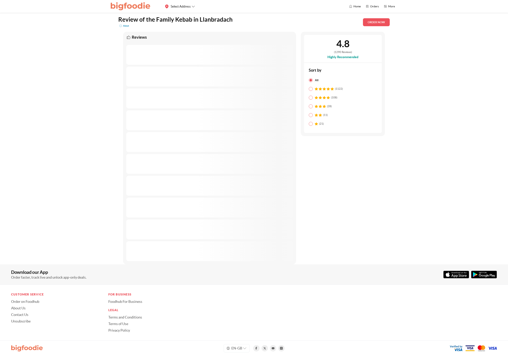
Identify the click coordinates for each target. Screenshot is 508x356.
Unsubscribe (21, 321)
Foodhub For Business (125, 302)
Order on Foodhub (25, 302)
